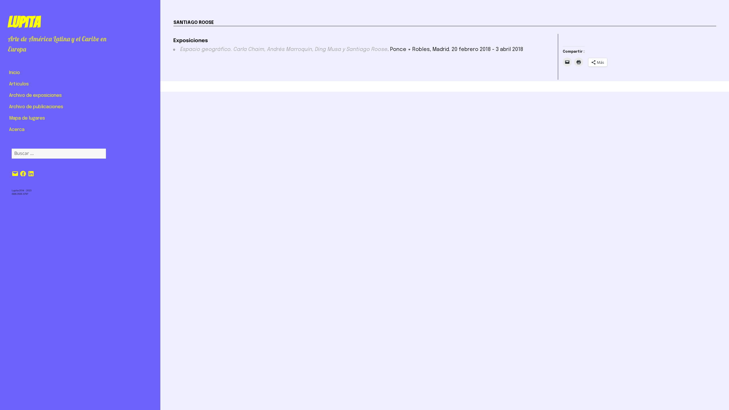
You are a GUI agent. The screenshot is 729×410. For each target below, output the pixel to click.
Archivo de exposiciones (35, 95)
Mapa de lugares (27, 118)
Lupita (24, 22)
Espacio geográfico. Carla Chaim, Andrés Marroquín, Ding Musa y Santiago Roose (284, 49)
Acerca (16, 129)
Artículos (19, 84)
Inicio (14, 72)
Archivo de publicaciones (36, 106)
